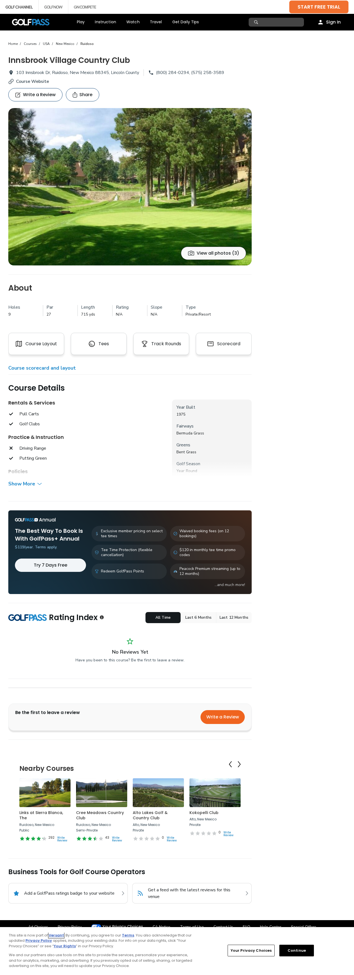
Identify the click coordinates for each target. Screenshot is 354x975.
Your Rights (65, 946)
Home (13, 44)
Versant (56, 935)
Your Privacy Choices (122, 926)
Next (239, 764)
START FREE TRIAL (319, 6)
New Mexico (65, 44)
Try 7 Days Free (50, 565)
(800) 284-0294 (172, 73)
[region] (177, 951)
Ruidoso (87, 44)
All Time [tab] (163, 617)
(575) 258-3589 (207, 73)
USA (46, 44)
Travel (156, 22)
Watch (133, 22)
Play (81, 22)
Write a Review (222, 717)
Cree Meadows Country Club (100, 815)
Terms (128, 935)
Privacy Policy (38, 940)
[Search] (256, 22)
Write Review (62, 839)
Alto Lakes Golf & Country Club (150, 815)
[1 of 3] (130, 186)
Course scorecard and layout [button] (42, 368)
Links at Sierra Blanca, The (41, 815)
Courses (30, 44)
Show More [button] (21, 483)
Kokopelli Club (203, 812)
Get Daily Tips (185, 22)
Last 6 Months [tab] (198, 617)
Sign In (333, 22)
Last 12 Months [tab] (234, 617)
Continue (297, 950)
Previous (230, 764)
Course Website (32, 81)
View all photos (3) (218, 253)
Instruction (105, 22)
